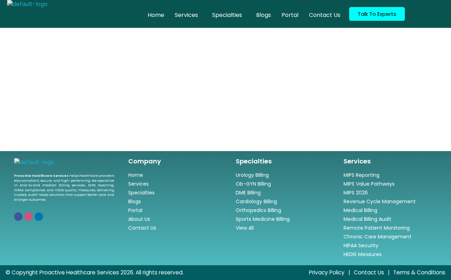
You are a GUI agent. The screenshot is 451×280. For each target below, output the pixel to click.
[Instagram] (28, 216)
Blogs (263, 15)
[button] (188, 15)
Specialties (227, 15)
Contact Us (324, 15)
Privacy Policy (327, 272)
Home (156, 15)
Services (186, 15)
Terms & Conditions (419, 272)
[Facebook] (18, 216)
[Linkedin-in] (39, 216)
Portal (290, 15)
